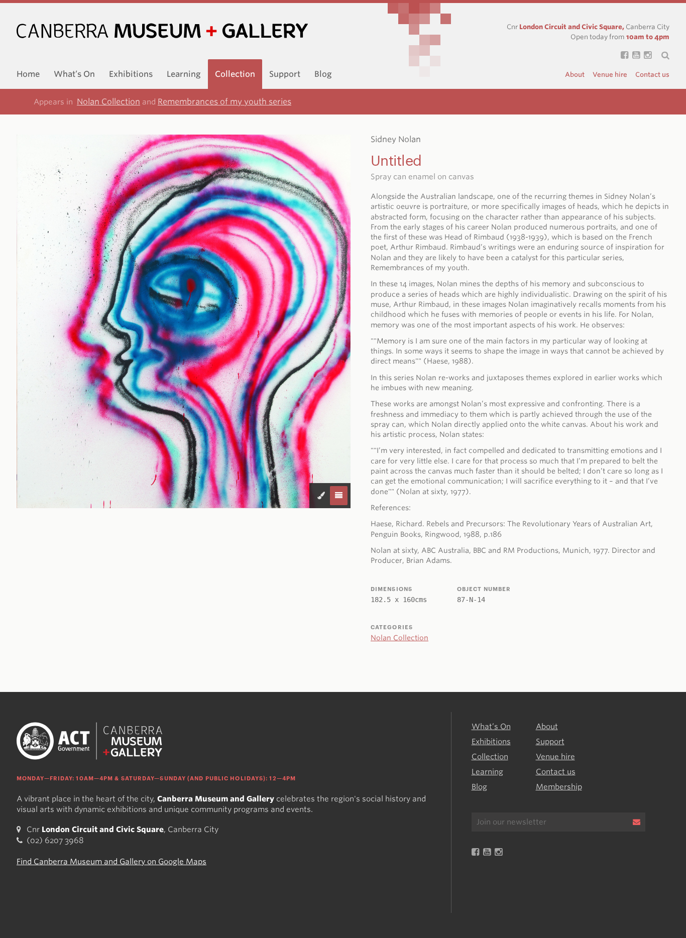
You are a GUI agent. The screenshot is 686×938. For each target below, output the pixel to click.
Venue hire (610, 74)
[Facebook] (622, 55)
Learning (184, 74)
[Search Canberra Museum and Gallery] (660, 55)
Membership (559, 786)
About (575, 74)
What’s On (74, 74)
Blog (323, 74)
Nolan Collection (108, 101)
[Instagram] (645, 55)
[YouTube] (634, 55)
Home (28, 74)
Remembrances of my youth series (224, 101)
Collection (235, 74)
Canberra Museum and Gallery (162, 31)
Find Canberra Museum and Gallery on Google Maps (111, 861)
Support (284, 74)
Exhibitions (131, 74)
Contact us (652, 74)
